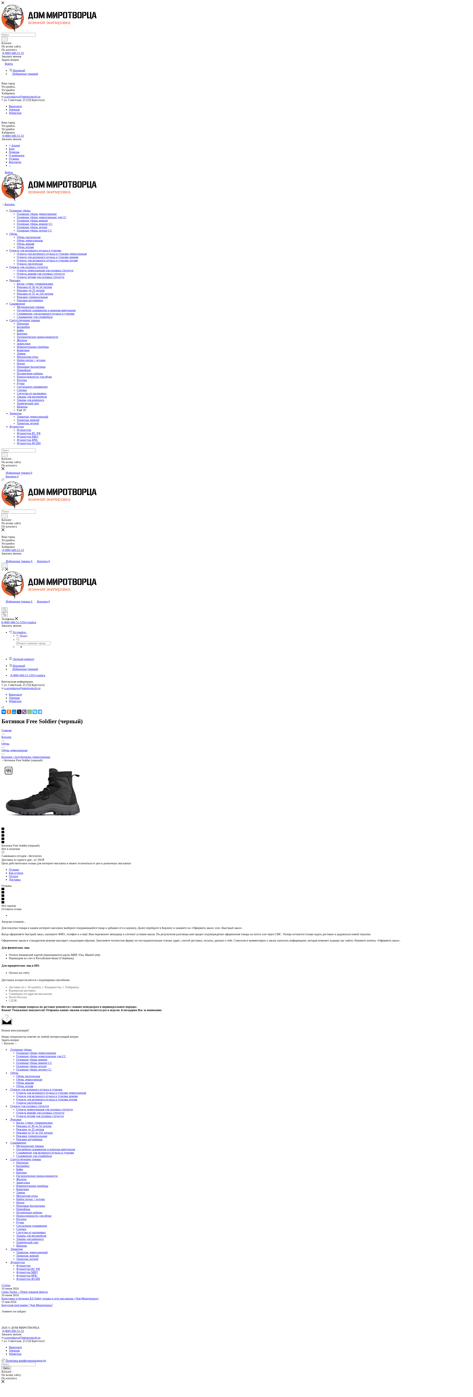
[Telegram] (40, 712)
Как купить (16, 872)
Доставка (15, 879)
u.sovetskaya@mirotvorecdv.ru (22, 96)
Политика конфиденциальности (26, 1360)
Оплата (13, 876)
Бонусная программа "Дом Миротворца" (27, 1305)
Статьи (5, 1285)
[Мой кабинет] (3, 557)
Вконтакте (15, 106)
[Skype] (35, 712)
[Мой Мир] (14, 712)
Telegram (14, 109)
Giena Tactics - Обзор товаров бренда (24, 1291)
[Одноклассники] (9, 712)
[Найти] (4, 39)
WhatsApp (15, 112)
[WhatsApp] (29, 712)
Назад (23, 635)
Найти (6, 1368)
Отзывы (14, 869)
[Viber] (24, 712)
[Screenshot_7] (43, 822)
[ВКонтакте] (3, 712)
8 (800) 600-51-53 (13, 53)
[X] (19, 712)
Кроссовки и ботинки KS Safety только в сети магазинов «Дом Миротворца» (50, 1298)
